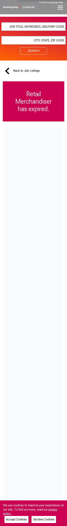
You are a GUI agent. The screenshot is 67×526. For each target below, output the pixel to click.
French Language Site (51, 2)
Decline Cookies (44, 519)
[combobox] (33, 26)
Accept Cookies (16, 519)
